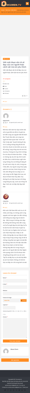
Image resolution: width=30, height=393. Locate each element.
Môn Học (8, 10)
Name (5, 278)
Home (2, 10)
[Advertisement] (15, 36)
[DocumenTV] (11, 3)
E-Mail (5, 284)
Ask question (15, 360)
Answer (5, 317)
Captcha (5, 305)
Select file (6, 300)
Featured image (7, 297)
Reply (5, 127)
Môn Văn (13, 10)
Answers (7, 91)
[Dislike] (25, 96)
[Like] (23, 96)
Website (5, 290)
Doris (5, 86)
